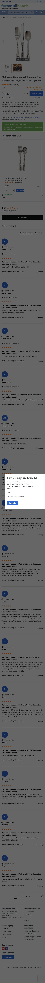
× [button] (43, 476)
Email (9, 493)
